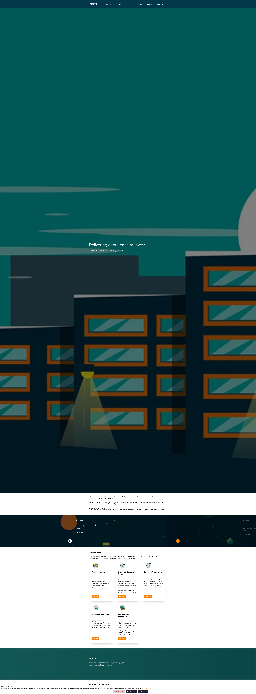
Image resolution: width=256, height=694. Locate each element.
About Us (139, 4)
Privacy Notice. (144, 688)
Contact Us (159, 4)
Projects (130, 4)
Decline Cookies (131, 691)
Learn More (80, 532)
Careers (149, 4)
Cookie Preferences (119, 691)
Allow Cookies (143, 691)
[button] (109, 4)
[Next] (178, 541)
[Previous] (70, 541)
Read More (95, 596)
